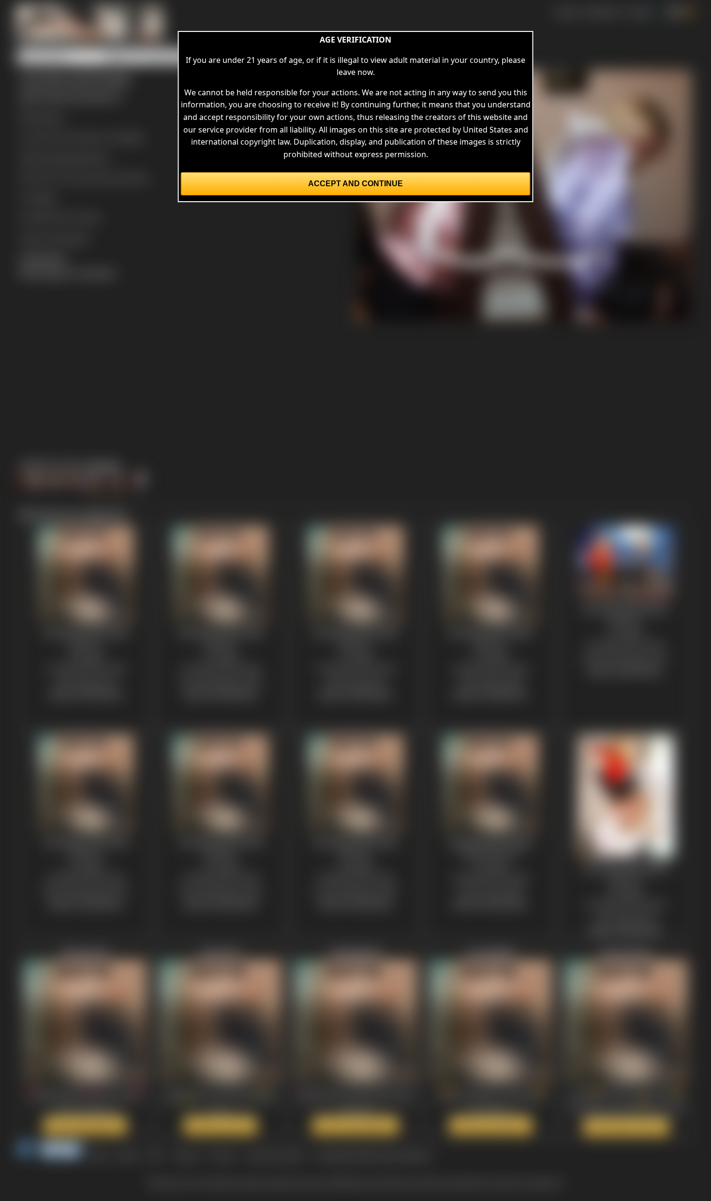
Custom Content (275, 1155)
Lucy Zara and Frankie (108, 177)
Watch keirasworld (85, 1125)
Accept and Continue (355, 183)
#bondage (59, 157)
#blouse (94, 157)
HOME (566, 11)
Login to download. (54, 238)
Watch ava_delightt (491, 1125)
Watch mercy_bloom (626, 1127)
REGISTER (602, 11)
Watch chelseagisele (355, 1125)
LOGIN (638, 11)
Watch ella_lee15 (220, 1125)
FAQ (155, 1155)
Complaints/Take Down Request (372, 1155)
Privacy (223, 1155)
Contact (186, 1155)
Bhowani (48, 117)
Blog (99, 1155)
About (128, 1155)
